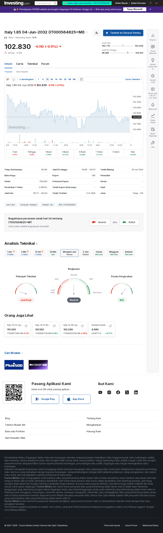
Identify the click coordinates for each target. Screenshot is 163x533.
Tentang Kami (94, 418)
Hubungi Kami (94, 431)
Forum (45, 63)
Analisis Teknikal (19, 243)
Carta (19, 63)
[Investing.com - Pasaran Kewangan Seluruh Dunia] (17, 3)
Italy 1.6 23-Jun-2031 (16, 325)
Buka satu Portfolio (15, 431)
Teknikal (32, 63)
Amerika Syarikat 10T (101, 325)
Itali (51, 205)
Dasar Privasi (131, 525)
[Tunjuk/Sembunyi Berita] (81, 79)
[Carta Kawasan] (13, 79)
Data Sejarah (22, 71)
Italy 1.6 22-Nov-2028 (45, 325)
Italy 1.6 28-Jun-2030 (73, 325)
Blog (7, 418)
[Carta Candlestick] (7, 79)
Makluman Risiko (150, 525)
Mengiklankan (94, 424)
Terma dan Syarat (112, 525)
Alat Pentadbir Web (15, 438)
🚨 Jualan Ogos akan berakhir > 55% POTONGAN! (87, 3)
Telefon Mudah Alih (15, 424)
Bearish (102, 222)
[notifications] (150, 2)
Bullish (132, 222)
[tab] (10, 253)
